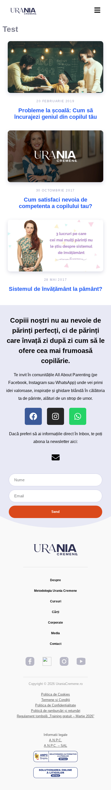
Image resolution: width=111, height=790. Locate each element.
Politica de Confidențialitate (55, 705)
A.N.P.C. (55, 740)
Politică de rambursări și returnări (55, 711)
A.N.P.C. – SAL (55, 746)
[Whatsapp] (77, 416)
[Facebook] (33, 416)
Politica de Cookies (55, 694)
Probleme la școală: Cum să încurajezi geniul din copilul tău (55, 113)
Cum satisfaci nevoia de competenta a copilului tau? (55, 202)
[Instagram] (55, 416)
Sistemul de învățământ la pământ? (55, 289)
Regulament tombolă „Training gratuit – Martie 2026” (55, 716)
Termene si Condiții (55, 700)
